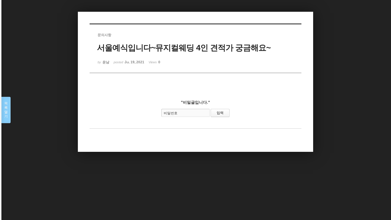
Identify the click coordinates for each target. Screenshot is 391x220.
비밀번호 (170, 113)
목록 (6, 109)
